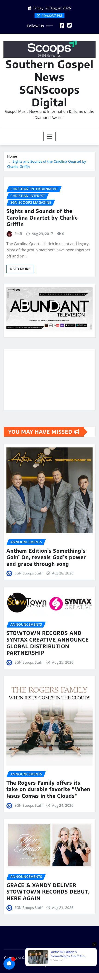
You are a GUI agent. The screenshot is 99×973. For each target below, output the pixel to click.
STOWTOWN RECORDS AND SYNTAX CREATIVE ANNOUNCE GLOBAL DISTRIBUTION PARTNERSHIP (47, 643)
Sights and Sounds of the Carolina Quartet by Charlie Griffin (42, 217)
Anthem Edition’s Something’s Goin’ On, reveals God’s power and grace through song (46, 557)
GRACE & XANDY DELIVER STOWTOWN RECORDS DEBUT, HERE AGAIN (48, 891)
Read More (20, 268)
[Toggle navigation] (49, 136)
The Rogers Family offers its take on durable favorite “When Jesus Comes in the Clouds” (48, 789)
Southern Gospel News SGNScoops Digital (49, 83)
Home (12, 156)
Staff (18, 233)
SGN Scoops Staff (28, 573)
